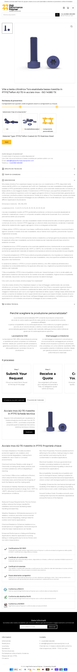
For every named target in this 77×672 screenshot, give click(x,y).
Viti (7, 129)
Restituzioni (6, 643)
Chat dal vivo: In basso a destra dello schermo (55, 646)
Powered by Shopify (50, 666)
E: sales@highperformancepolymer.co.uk (54, 643)
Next (6, 142)
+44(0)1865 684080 (16, 163)
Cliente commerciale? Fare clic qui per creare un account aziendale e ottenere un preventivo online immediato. (38, 1)
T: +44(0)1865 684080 (47, 641)
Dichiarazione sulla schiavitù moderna (15, 653)
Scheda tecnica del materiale (14, 400)
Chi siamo (5, 658)
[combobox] (31, 15)
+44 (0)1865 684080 (68, 14)
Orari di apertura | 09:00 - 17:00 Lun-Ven (53, 648)
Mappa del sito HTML (9, 656)
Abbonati (52, 627)
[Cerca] (57, 14)
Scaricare (29, 432)
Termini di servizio (8, 651)
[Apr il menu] (73, 8)
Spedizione (6, 648)
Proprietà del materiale (35, 400)
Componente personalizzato (48, 130)
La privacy (5, 646)
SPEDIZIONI (6, 641)
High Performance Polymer (34, 666)
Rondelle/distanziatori (32, 129)
